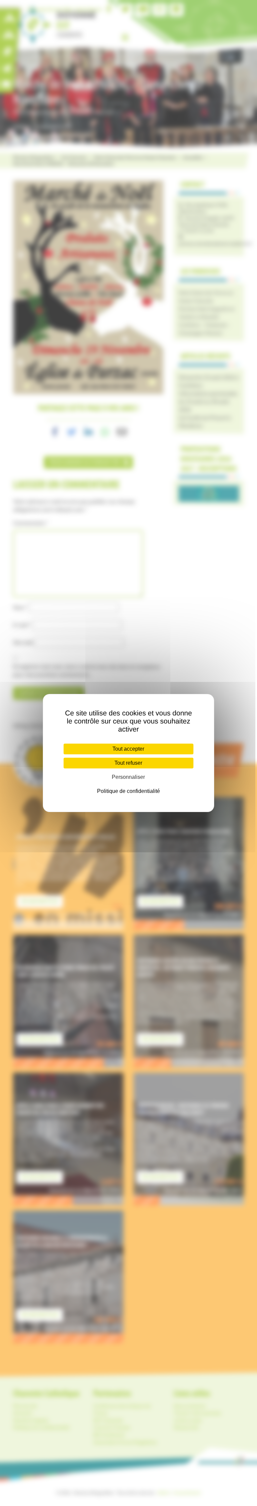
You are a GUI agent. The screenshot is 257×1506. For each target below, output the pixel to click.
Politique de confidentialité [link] (128, 791)
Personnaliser (128, 777)
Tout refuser (128, 763)
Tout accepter (128, 749)
